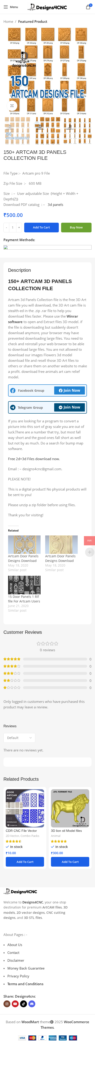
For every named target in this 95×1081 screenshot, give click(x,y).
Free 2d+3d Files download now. (34, 458)
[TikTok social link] (23, 1003)
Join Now (72, 390)
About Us (14, 944)
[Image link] (20, 890)
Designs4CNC (32, 902)
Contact (13, 952)
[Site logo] (47, 6)
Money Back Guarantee (26, 968)
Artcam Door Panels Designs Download (23, 558)
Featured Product (32, 21)
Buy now (76, 227)
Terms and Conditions (25, 984)
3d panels (55, 204)
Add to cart (41, 227)
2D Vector (12, 836)
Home (8, 21)
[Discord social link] (31, 1003)
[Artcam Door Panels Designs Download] (24, 544)
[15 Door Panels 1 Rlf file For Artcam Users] (24, 585)
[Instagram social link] (6, 1003)
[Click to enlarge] (12, 106)
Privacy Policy (18, 976)
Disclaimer (15, 960)
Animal (55, 836)
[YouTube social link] (15, 1003)
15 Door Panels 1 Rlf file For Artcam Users (24, 598)
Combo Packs (30, 836)
